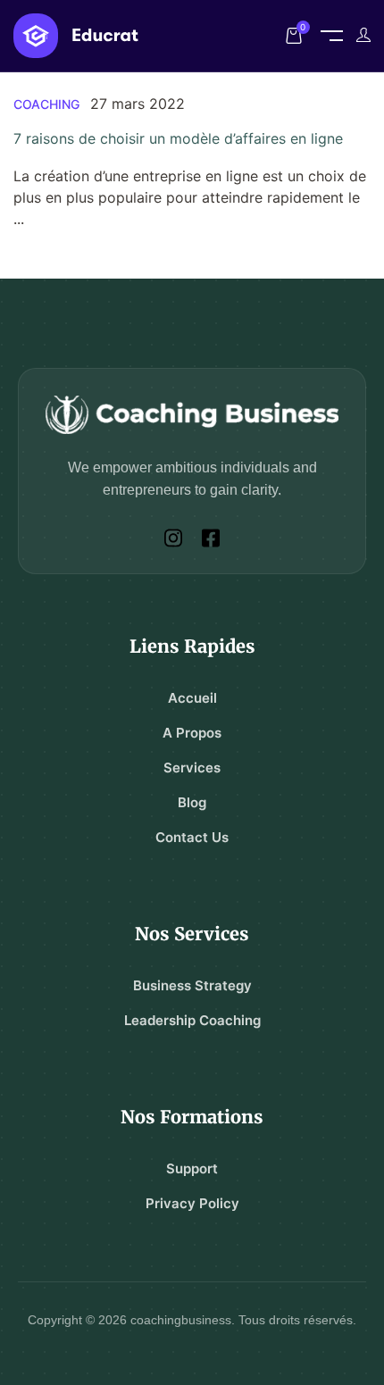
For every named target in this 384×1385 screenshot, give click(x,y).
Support (192, 1168)
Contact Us (192, 837)
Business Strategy (192, 985)
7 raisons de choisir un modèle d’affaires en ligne (178, 138)
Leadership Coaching (192, 1020)
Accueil (192, 697)
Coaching (46, 104)
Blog (192, 802)
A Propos (192, 732)
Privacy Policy (192, 1203)
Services (192, 767)
